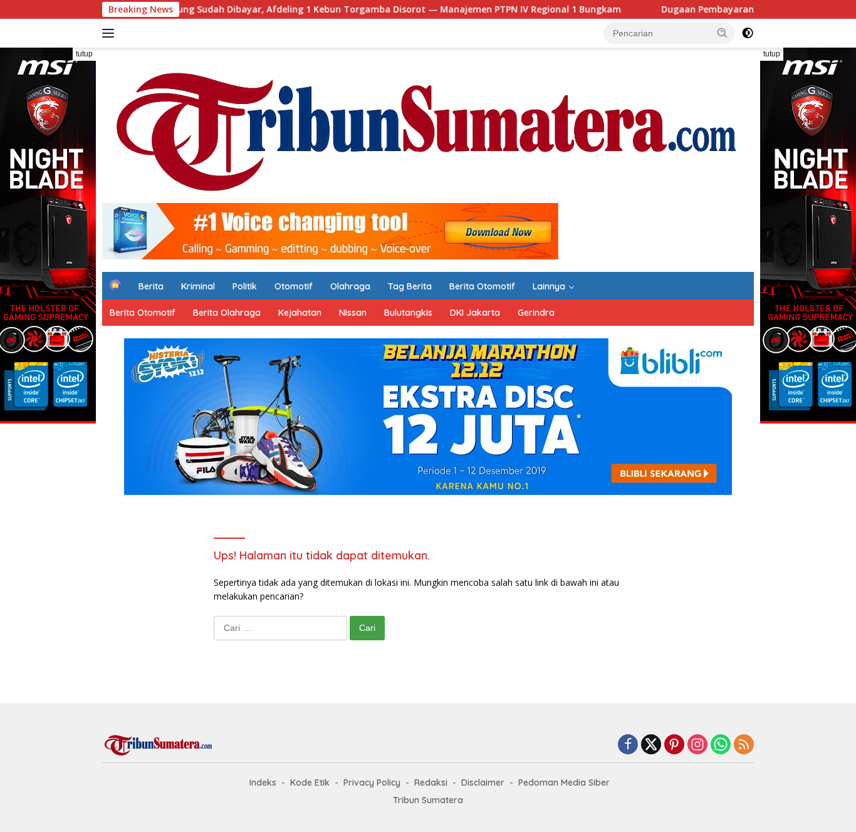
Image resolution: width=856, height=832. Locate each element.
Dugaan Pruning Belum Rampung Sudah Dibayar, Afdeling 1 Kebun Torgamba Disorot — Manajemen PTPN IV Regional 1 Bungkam (289, 9)
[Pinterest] (674, 745)
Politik (244, 286)
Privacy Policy (371, 782)
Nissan (353, 312)
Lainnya (549, 286)
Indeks (262, 782)
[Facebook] (628, 745)
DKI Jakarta (475, 312)
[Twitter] (651, 745)
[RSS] (744, 745)
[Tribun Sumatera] (428, 131)
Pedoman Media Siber (564, 782)
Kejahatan (299, 312)
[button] (722, 33)
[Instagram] (697, 745)
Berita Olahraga (227, 312)
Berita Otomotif (482, 286)
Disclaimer (482, 782)
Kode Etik (310, 782)
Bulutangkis (408, 312)
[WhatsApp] (721, 745)
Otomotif (293, 286)
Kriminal (198, 286)
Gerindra (536, 312)
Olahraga (350, 286)
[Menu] (110, 33)
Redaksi (430, 782)
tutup (84, 53)
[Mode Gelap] (747, 33)
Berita (151, 286)
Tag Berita (410, 286)
